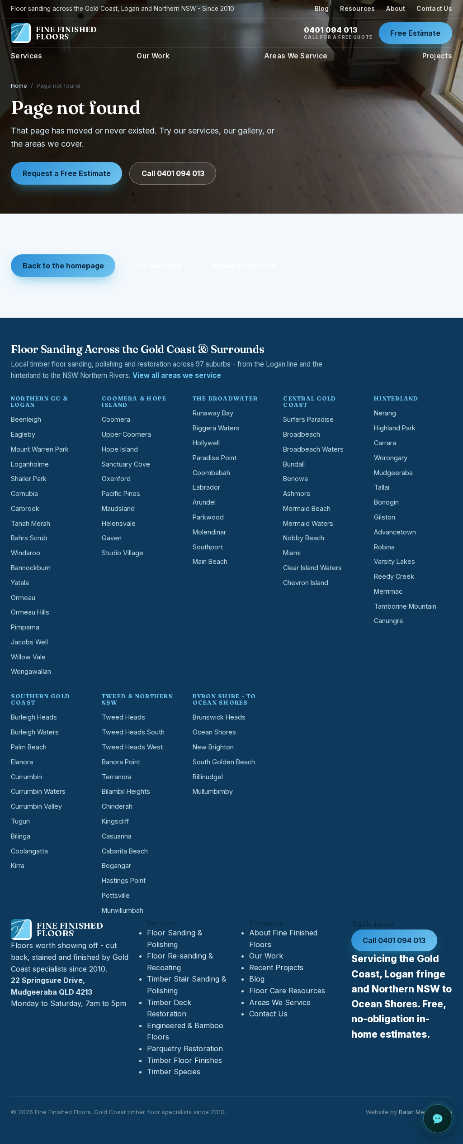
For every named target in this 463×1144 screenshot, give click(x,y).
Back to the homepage (63, 265)
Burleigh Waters (35, 732)
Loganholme (30, 464)
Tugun (20, 821)
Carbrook (25, 508)
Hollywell (206, 443)
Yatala (20, 582)
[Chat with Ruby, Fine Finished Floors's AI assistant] (437, 1118)
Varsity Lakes (394, 561)
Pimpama (25, 627)
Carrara (385, 443)
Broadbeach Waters (313, 449)
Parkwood (208, 517)
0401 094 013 (338, 33)
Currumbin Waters (38, 791)
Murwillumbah (122, 910)
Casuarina (117, 836)
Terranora (117, 777)
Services (26, 56)
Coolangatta (29, 851)
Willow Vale (28, 657)
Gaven (112, 538)
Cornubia (24, 493)
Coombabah (211, 473)
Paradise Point (214, 458)
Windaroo (25, 553)
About (395, 8)
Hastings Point (124, 880)
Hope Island (120, 449)
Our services (158, 265)
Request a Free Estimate (67, 173)
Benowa (295, 478)
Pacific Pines (121, 493)
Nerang (385, 413)
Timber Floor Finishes (184, 1060)
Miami (292, 553)
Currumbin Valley (36, 806)
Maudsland (118, 508)
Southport (208, 547)
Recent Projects (276, 967)
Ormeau (23, 597)
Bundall (294, 464)
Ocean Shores (214, 732)
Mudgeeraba (393, 473)
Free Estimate (415, 33)
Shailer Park (29, 478)
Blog (322, 8)
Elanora (22, 762)
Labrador (206, 487)
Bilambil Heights (126, 791)
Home (19, 85)
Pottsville (116, 895)
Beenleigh (26, 419)
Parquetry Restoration (185, 1048)
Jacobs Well (29, 642)
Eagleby (23, 434)
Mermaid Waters (308, 523)
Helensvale (119, 523)
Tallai (381, 487)
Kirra (17, 865)
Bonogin (386, 502)
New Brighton (213, 747)
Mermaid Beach (307, 508)
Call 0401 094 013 (173, 173)
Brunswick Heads (219, 717)
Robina (384, 547)
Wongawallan (31, 671)
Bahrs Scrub (29, 538)
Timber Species (173, 1071)
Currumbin (26, 777)
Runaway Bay (213, 413)
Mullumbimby (213, 791)
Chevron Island (305, 582)
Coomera (116, 419)
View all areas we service (176, 375)
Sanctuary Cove (126, 464)
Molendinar (209, 532)
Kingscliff (115, 821)
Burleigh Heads (34, 717)
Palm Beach (29, 747)
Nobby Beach (303, 538)
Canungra (388, 620)
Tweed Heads (123, 717)
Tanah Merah (30, 523)
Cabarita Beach (125, 851)
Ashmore (297, 493)
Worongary (390, 458)
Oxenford (116, 478)
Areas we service (244, 265)
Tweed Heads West (132, 747)
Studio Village (122, 553)
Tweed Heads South (133, 732)
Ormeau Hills (30, 612)
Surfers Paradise (308, 419)
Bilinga (20, 836)
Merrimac (388, 591)
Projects (437, 56)
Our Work (153, 56)
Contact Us (434, 8)
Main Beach (210, 561)
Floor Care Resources (287, 990)
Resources (357, 8)
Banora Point (121, 762)
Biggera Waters (216, 428)
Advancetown (395, 532)
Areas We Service (296, 56)
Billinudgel (208, 777)
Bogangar (116, 865)
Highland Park (395, 428)
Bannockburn (31, 568)
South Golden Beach (224, 762)
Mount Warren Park (40, 449)
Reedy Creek (394, 576)
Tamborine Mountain (405, 606)
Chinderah (117, 806)
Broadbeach (301, 434)
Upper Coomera (126, 434)
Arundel (204, 502)
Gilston (384, 517)
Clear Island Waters (312, 568)
